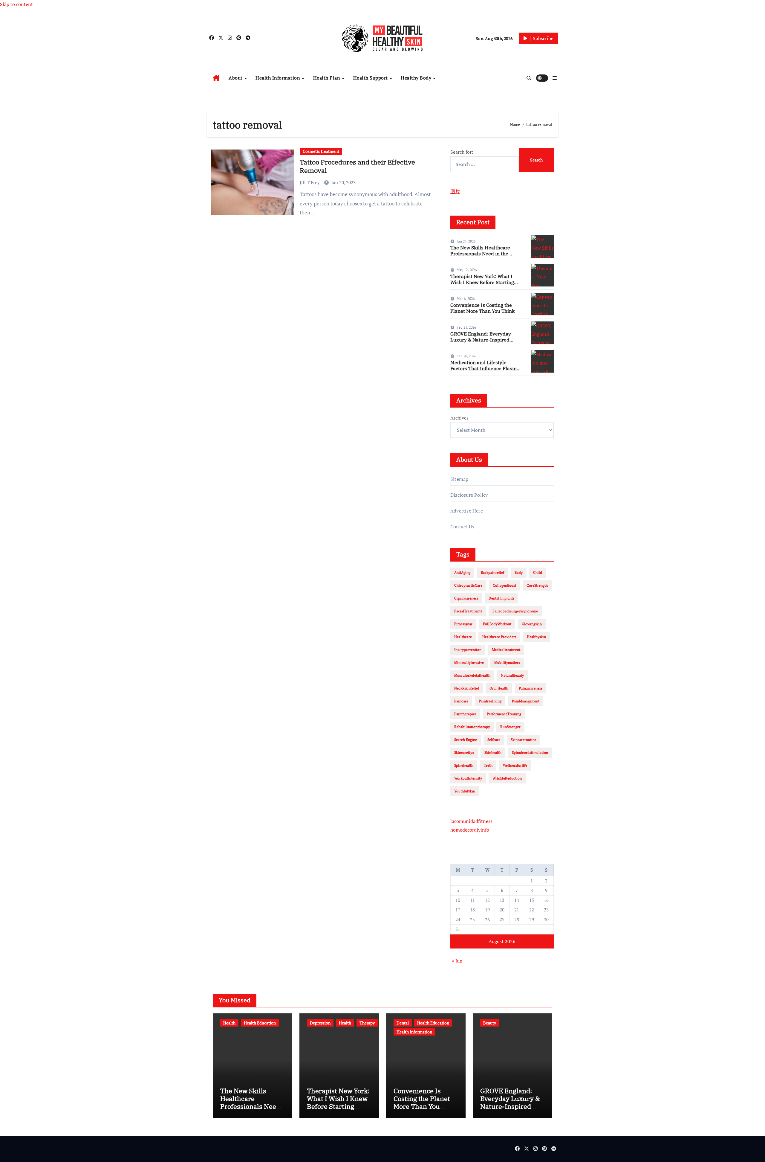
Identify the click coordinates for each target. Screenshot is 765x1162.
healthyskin (536, 637)
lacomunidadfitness (471, 821)
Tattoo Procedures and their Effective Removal (357, 166)
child (537, 572)
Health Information (278, 77)
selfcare (493, 739)
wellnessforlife (515, 765)
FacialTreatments (468, 611)
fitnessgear (463, 624)
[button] (555, 78)
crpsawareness (466, 598)
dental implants (501, 598)
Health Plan (327, 77)
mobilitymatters (507, 662)
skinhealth (492, 752)
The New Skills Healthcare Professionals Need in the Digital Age (480, 253)
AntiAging (462, 572)
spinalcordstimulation (530, 752)
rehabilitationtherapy (472, 727)
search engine (465, 739)
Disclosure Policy (469, 495)
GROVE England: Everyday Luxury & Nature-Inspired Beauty (480, 339)
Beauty (489, 1023)
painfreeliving (490, 701)
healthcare (463, 637)
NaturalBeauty (512, 675)
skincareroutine (523, 739)
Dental (403, 1023)
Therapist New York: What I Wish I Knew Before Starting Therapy (482, 282)
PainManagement (525, 701)
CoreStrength (537, 585)
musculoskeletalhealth (472, 675)
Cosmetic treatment (321, 151)
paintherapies (465, 714)
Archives (459, 417)
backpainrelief (492, 572)
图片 (455, 191)
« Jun (457, 960)
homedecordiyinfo (469, 829)
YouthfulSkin (464, 791)
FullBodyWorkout (497, 624)
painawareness (530, 688)
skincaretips (464, 752)
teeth (488, 765)
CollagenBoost (504, 585)
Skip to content (16, 4)
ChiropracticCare (468, 585)
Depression (320, 1023)
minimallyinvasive (469, 662)
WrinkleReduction (507, 778)
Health (229, 1023)
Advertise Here (466, 510)
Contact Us (462, 526)
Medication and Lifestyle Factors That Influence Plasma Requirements (484, 368)
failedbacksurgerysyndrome (515, 611)
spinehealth (463, 765)
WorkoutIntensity (468, 778)
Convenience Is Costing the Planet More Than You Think (482, 308)
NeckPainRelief (466, 688)
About (236, 77)
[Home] (216, 78)
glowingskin (532, 624)
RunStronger (510, 727)
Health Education (260, 1023)
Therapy (367, 1023)
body (519, 572)
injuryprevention (467, 649)
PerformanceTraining (504, 714)
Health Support (371, 77)
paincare (461, 701)
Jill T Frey (310, 182)
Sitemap (459, 479)
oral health (498, 688)
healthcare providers (499, 637)
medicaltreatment (506, 649)
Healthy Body (417, 77)
